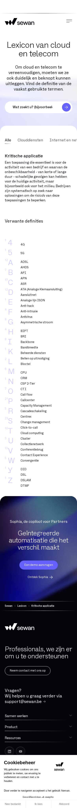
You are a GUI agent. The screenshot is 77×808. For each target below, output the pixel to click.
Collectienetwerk (32, 444)
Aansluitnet (29, 294)
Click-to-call (29, 427)
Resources (13, 738)
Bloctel (25, 364)
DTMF (25, 485)
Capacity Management (36, 405)
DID (23, 469)
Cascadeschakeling (34, 411)
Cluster (25, 438)
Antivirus (26, 316)
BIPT (24, 331)
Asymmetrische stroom (37, 322)
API (23, 272)
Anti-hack (27, 305)
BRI (23, 336)
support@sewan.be (23, 701)
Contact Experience (34, 455)
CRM (24, 378)
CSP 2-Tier (28, 383)
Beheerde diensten (33, 353)
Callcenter (28, 400)
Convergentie (30, 460)
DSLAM (26, 480)
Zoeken (66, 107)
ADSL (24, 261)
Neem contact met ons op (28, 670)
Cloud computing (32, 433)
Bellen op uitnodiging (35, 358)
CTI (23, 389)
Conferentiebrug (32, 449)
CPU (24, 372)
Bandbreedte (29, 347)
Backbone (27, 342)
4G (23, 244)
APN (24, 278)
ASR (23, 283)
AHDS (25, 267)
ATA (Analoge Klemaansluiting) (41, 289)
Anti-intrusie (29, 311)
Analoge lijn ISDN (33, 300)
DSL (23, 474)
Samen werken (16, 716)
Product (11, 727)
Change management (35, 422)
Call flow (26, 394)
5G (22, 253)
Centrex (26, 416)
